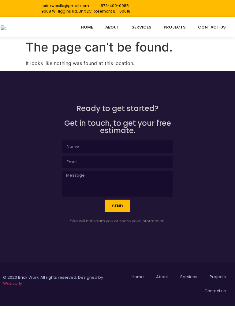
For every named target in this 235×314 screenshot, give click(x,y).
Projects (175, 27)
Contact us (212, 27)
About (112, 27)
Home (87, 27)
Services (141, 27)
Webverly (12, 283)
